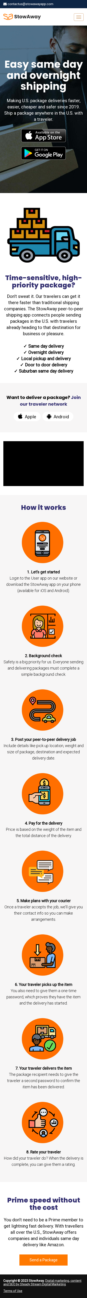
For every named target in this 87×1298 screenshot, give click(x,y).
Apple (30, 416)
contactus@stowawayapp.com (30, 4)
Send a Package (43, 1260)
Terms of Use (12, 1291)
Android (60, 416)
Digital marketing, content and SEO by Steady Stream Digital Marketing (42, 1282)
